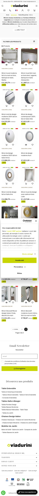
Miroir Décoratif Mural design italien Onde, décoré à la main (9, 313)
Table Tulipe (24, 409)
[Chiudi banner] (36, 221)
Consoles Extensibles (9, 398)
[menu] (37, 6)
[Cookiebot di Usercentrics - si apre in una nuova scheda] (24, 221)
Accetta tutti (19, 260)
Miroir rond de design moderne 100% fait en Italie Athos (9, 116)
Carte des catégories (20, 470)
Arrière (16, 329)
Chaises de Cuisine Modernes (25, 420)
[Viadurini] (19, 5)
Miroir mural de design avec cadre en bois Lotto (29, 194)
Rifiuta (19, 273)
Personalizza (18, 267)
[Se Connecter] (22, 10)
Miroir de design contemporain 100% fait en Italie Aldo (28, 116)
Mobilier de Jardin (9, 426)
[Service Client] (10, 10)
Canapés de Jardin (30, 429)
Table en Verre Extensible (27, 395)
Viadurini (6, 457)
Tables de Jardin (7, 413)
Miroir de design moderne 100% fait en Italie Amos (9, 155)
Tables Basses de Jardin (10, 432)
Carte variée (18, 473)
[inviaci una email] (4, 10)
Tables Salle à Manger (11, 401)
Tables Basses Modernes (10, 407)
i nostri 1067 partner (14, 231)
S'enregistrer (20, 368)
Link (14, 363)
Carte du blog (32, 470)
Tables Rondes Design (9, 404)
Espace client (8, 461)
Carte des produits (7, 470)
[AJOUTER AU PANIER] (6, 105)
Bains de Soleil (6, 429)
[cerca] (2, 6)
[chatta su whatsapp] (3, 493)
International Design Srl (13, 453)
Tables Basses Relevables (10, 409)
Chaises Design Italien (11, 416)
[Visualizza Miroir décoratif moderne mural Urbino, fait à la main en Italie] (26, 302)
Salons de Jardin (17, 429)
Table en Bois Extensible (10, 395)
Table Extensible (9, 388)
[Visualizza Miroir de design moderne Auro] (26, 144)
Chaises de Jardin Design (28, 423)
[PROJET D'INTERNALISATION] (15, 480)
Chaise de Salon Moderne (10, 423)
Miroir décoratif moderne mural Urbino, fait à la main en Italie (29, 313)
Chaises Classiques (8, 420)
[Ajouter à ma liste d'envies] (13, 64)
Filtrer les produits (12, 41)
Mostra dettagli (27, 254)
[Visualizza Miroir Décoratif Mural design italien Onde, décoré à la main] (6, 302)
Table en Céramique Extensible (12, 392)
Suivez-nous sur (9, 466)
